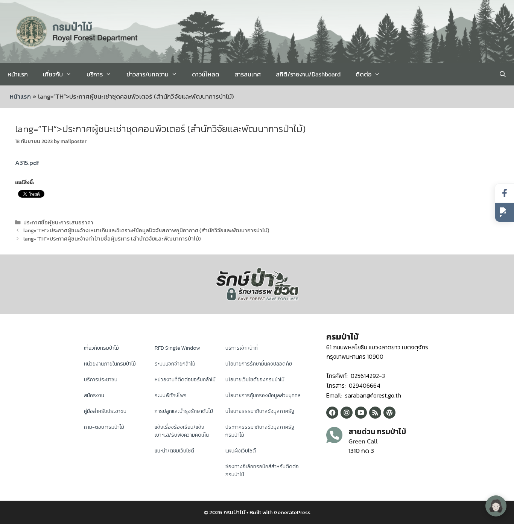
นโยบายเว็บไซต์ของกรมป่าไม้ (254, 380)
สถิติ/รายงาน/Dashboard (308, 74)
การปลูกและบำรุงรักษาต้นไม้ (184, 411)
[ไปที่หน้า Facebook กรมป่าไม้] (504, 193)
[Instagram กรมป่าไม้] (347, 413)
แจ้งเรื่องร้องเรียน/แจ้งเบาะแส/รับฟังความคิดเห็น (182, 431)
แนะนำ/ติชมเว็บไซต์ (174, 451)
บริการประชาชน (100, 380)
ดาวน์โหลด (205, 74)
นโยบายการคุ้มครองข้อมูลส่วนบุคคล (263, 395)
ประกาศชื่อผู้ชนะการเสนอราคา (58, 222)
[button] (504, 212)
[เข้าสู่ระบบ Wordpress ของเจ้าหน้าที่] (389, 413)
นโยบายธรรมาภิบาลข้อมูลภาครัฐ (259, 411)
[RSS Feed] (375, 413)
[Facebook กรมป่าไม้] (332, 413)
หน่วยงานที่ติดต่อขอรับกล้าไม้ (185, 380)
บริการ (95, 74)
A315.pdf (27, 163)
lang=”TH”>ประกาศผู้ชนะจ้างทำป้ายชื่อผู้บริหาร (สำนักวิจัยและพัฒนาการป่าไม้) (112, 239)
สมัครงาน (94, 395)
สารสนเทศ (247, 74)
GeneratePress (292, 512)
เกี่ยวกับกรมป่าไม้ (101, 348)
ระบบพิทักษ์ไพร (171, 395)
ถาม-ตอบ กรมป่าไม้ (104, 427)
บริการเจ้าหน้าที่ (241, 348)
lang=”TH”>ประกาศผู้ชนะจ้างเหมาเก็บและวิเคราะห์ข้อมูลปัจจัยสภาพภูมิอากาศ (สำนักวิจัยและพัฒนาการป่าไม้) (146, 230)
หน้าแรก (18, 74)
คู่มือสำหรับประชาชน (105, 411)
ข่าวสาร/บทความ (147, 74)
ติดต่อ (363, 74)
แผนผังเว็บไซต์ (240, 451)
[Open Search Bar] (502, 74)
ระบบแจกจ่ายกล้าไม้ (175, 364)
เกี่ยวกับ (53, 74)
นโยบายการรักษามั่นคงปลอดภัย (258, 364)
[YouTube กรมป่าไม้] (361, 413)
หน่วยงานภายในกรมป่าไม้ (110, 364)
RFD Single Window (177, 348)
